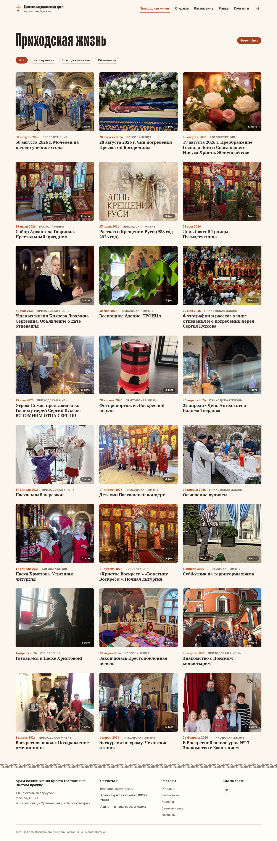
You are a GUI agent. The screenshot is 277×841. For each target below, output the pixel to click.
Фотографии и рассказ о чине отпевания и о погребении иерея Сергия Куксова (218, 321)
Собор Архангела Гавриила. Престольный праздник (45, 234)
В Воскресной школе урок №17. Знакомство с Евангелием (216, 745)
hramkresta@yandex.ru (117, 788)
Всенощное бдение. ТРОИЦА (130, 316)
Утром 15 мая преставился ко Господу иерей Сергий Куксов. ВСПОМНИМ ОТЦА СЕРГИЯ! (48, 410)
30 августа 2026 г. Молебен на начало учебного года (47, 144)
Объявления (107, 60)
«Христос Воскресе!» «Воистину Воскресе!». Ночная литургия (133, 576)
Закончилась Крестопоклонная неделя (133, 660)
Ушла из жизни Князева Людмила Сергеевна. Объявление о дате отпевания (52, 321)
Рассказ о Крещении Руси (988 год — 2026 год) (138, 234)
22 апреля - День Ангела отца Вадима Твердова (214, 407)
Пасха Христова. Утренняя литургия (44, 576)
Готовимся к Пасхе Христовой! (49, 658)
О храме (182, 8)
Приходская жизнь (155, 8)
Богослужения (43, 60)
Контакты (241, 8)
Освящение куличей (205, 495)
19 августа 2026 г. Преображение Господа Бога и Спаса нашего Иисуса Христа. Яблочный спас (218, 147)
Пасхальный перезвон (40, 495)
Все (21, 60)
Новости (167, 801)
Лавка (224, 8)
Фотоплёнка (249, 40)
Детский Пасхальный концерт (132, 495)
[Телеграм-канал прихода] (257, 8)
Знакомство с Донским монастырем (208, 660)
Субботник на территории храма (218, 574)
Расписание (204, 8)
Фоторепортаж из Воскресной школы (131, 407)
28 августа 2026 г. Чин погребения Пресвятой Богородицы (135, 144)
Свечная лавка (172, 808)
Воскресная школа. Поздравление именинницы (52, 745)
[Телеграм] (226, 790)
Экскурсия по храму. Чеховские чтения (133, 745)
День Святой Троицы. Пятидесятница (206, 234)
